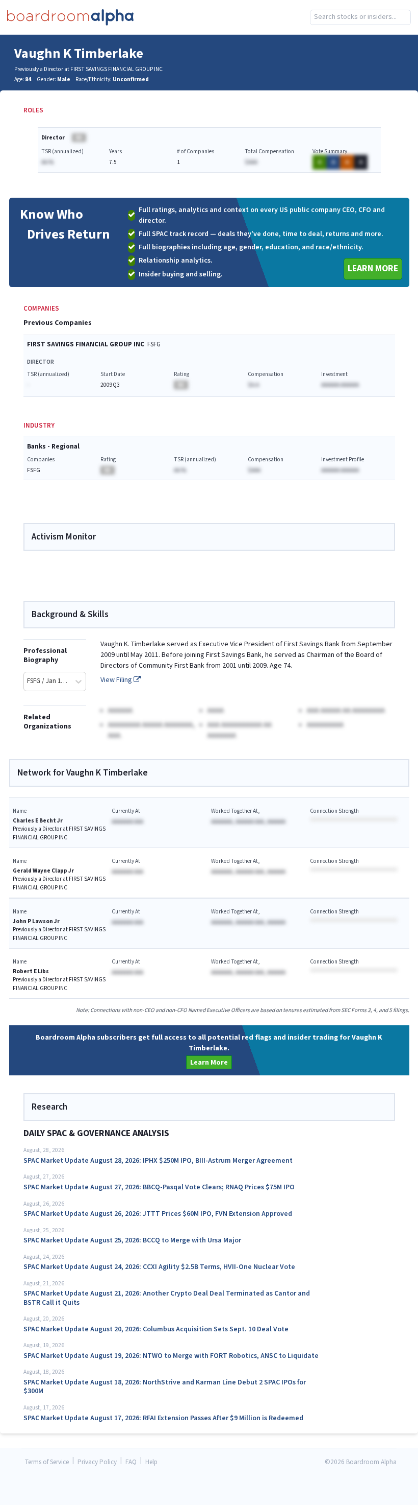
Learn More (373, 268)
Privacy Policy (97, 1462)
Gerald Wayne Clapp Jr (43, 871)
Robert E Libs (31, 971)
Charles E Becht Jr (38, 821)
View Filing (117, 680)
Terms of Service (47, 1462)
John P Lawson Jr (36, 921)
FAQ (131, 1462)
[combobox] (360, 17)
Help (151, 1462)
